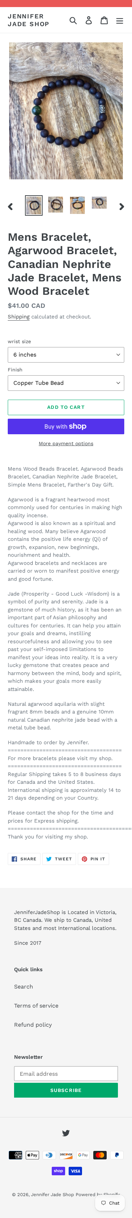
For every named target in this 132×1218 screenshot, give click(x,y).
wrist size (19, 341)
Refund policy (33, 1024)
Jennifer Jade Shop (29, 20)
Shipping (19, 317)
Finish (15, 369)
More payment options (66, 443)
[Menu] (119, 20)
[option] (34, 205)
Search (23, 986)
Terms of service (36, 1005)
